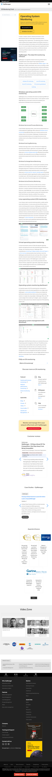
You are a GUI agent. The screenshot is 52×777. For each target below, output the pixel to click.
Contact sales (36, 767)
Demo (27, 702)
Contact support (5, 734)
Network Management (7, 694)
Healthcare (28, 690)
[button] (47, 459)
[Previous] (46, 618)
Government (28, 688)
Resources (28, 709)
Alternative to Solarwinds (7, 685)
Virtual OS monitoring (26, 84)
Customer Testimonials (31, 717)
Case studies (29, 719)
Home (16, 9)
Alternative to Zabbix (6, 688)
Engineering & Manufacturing (32, 693)
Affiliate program (18, 767)
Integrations (28, 712)
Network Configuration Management (26, 664)
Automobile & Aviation (31, 683)
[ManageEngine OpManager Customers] (26, 646)
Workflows (34, 87)
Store (27, 707)
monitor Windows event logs (31, 152)
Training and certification (7, 737)
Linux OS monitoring (40, 81)
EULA (12, 764)
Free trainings (5, 732)
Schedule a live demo (27, 31)
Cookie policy (8, 767)
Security (28, 764)
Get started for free (26, 27)
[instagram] (6, 744)
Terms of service (20, 764)
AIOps (3, 704)
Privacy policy (45, 764)
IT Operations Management (8, 667)
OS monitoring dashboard (40, 84)
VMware (40, 63)
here (21, 771)
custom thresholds (29, 217)
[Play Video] (14, 622)
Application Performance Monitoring (26, 667)
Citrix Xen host (23, 253)
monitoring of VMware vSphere (33, 251)
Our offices (44, 767)
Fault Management (6, 699)
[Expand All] (15, 15)
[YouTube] (9, 744)
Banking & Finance (30, 685)
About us (4, 726)
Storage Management (7, 702)
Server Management (6, 697)
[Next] (48, 618)
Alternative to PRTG (6, 683)
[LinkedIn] (3, 744)
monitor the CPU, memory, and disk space (34, 172)
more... (33, 597)
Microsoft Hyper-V (44, 251)
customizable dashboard (30, 292)
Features (18, 9)
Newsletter (27, 767)
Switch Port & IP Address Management (42, 664)
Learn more (25, 517)
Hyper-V (44, 63)
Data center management (7, 707)
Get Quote (28, 704)
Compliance (36, 764)
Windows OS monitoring (28, 81)
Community (28, 714)
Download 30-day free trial (34, 428)
